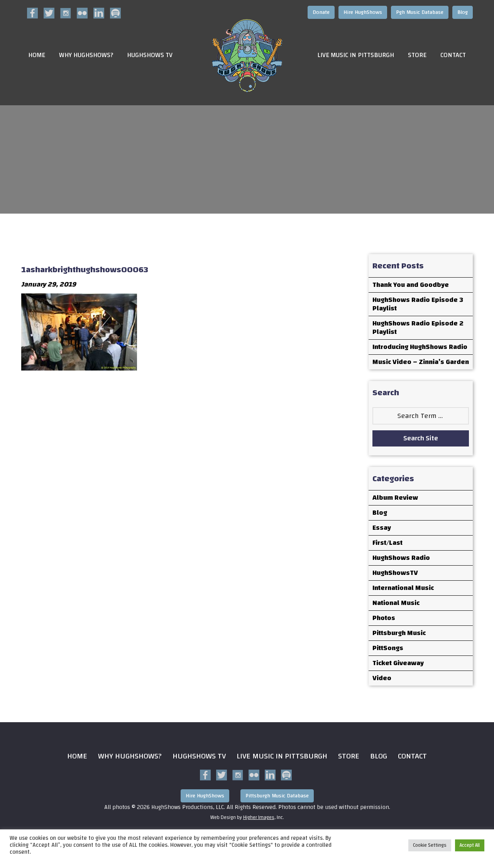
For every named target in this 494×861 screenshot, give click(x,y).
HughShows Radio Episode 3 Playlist (417, 304)
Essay (381, 527)
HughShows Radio (401, 557)
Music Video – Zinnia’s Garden (420, 362)
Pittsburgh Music (399, 633)
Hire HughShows (362, 12)
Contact (453, 55)
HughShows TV (150, 55)
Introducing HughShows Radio (419, 346)
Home (36, 55)
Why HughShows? (86, 55)
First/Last (387, 542)
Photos (383, 618)
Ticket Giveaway (398, 663)
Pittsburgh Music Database (277, 796)
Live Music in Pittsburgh (355, 55)
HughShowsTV (395, 572)
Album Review (395, 497)
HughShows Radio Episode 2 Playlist (418, 327)
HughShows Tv (199, 756)
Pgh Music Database (419, 12)
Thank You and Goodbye (410, 284)
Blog (462, 12)
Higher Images (258, 817)
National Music (396, 602)
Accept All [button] (470, 845)
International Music (403, 587)
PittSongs (387, 648)
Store (417, 55)
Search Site (420, 438)
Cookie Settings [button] (430, 845)
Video (381, 678)
